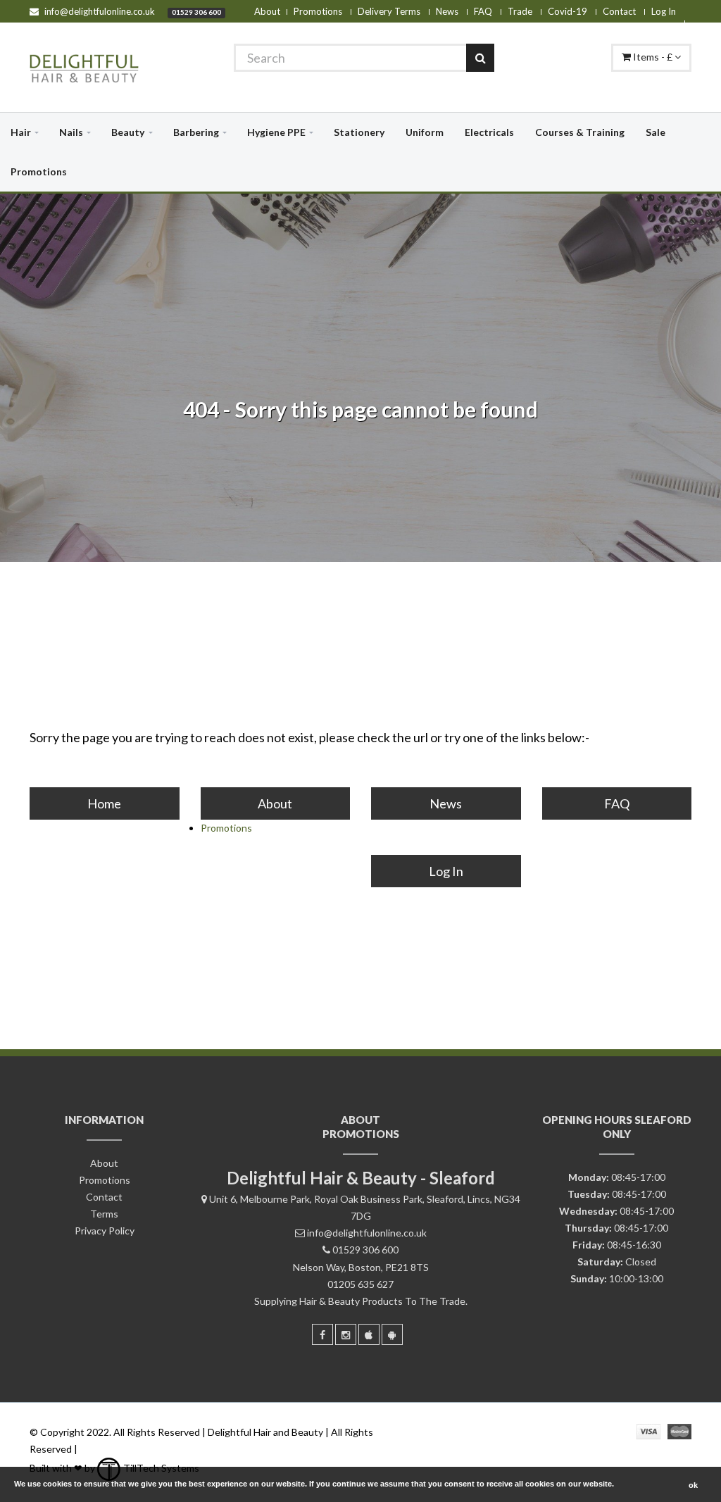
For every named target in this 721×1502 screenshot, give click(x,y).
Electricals (489, 132)
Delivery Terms (389, 11)
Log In (663, 11)
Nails (71, 132)
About (267, 11)
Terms (104, 1214)
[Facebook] (322, 1334)
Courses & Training (580, 132)
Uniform (425, 132)
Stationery (359, 132)
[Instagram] (345, 1334)
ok (693, 1485)
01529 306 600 (196, 12)
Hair (21, 132)
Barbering (196, 132)
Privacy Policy (104, 1231)
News (447, 11)
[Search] (480, 58)
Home (104, 803)
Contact (619, 11)
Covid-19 (567, 11)
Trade (520, 11)
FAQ (483, 11)
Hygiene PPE (276, 132)
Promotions (318, 11)
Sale (655, 132)
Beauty (127, 132)
